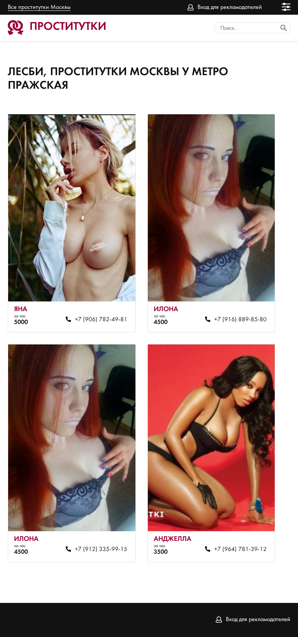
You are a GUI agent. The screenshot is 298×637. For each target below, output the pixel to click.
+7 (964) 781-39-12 (240, 549)
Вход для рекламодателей (230, 7)
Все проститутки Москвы (39, 7)
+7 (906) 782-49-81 (101, 320)
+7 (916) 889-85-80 (240, 320)
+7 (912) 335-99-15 (101, 549)
